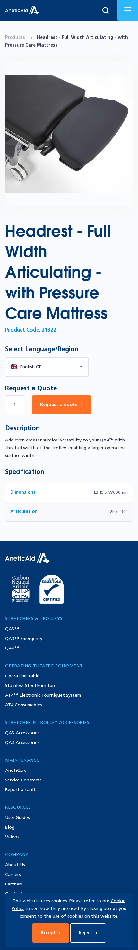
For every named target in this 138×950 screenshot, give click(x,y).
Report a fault (20, 789)
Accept (48, 933)
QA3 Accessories (22, 733)
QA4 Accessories (22, 742)
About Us (15, 864)
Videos (12, 837)
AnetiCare (16, 770)
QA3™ (12, 629)
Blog (9, 827)
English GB (31, 367)
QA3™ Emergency (23, 638)
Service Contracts (23, 780)
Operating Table (22, 676)
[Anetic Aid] (22, 10)
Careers (13, 874)
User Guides (17, 817)
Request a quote (58, 404)
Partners (14, 884)
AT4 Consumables (23, 705)
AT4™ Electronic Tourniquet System (43, 695)
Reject (85, 933)
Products (15, 37)
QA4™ (12, 648)
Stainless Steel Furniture (30, 685)
